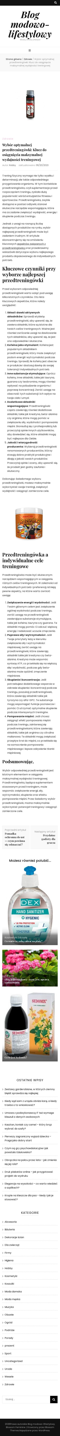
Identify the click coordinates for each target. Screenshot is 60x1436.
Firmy (8, 1253)
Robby (12, 165)
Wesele (9, 1376)
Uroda (8, 1369)
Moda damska (13, 1291)
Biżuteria (10, 1229)
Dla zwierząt (12, 1245)
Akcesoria (11, 1222)
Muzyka (9, 1307)
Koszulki (9, 1284)
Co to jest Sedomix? (16, 1057)
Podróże (9, 1330)
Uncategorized (13, 1361)
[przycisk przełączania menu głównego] (30, 51)
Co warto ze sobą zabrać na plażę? (23, 941)
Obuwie (9, 1314)
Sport (8, 1353)
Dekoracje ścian (14, 1237)
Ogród (8, 1322)
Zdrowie (7, 139)
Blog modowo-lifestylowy (30, 24)
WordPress (44, 1430)
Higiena (9, 1260)
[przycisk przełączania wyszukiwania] (55, 3)
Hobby (9, 1268)
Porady (9, 1338)
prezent (9, 1345)
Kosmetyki (11, 937)
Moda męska (12, 1299)
